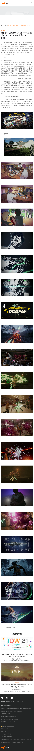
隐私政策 (8, 701)
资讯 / (6, 25)
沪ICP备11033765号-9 (5, 728)
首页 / (3, 25)
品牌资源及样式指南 (6, 705)
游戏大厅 (19, 701)
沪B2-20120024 (4, 731)
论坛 (23, 701)
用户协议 (13, 701)
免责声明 (3, 701)
